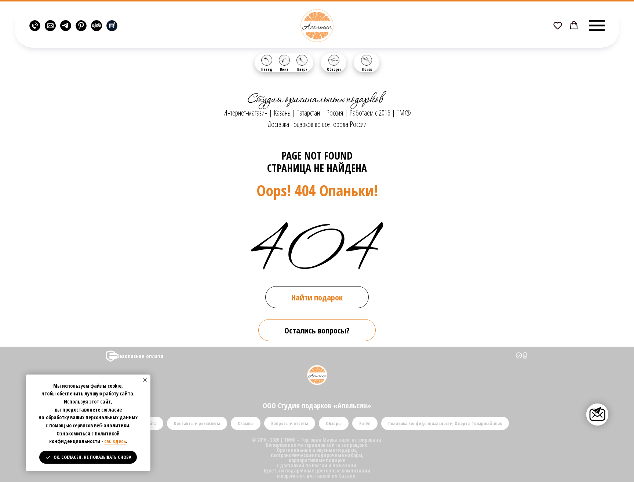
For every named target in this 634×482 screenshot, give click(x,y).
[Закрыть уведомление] (145, 380)
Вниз (284, 69)
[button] (557, 25)
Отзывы (246, 423)
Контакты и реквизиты (197, 423)
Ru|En (365, 423)
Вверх (302, 69)
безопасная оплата (140, 355)
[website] (34, 25)
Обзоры (334, 69)
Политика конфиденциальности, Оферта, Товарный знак (445, 423)
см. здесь (115, 441)
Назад (266, 69)
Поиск (367, 69)
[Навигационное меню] (597, 26)
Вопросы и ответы (289, 423)
